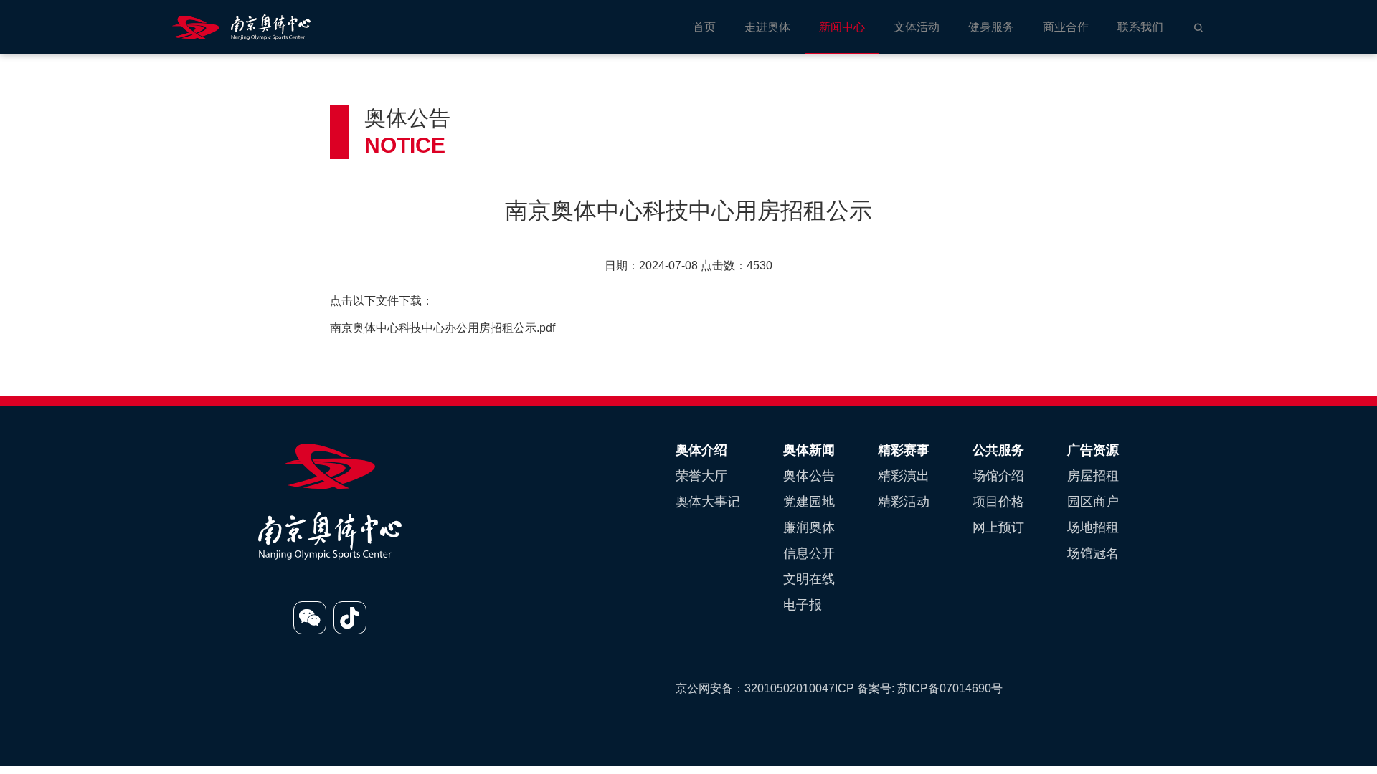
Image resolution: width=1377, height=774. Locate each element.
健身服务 (991, 27)
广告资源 (1093, 450)
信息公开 (809, 553)
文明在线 (809, 579)
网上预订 (998, 527)
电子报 (802, 604)
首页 (704, 27)
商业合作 (1066, 27)
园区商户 (1093, 501)
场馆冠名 (1093, 553)
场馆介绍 (998, 475)
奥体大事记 (708, 501)
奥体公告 (809, 475)
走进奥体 (767, 27)
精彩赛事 (903, 450)
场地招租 (1093, 527)
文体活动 (917, 27)
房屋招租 (1093, 475)
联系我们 (1140, 27)
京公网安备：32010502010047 (755, 688)
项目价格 (998, 501)
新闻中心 (842, 27)
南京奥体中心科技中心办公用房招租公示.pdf (442, 328)
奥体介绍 (701, 450)
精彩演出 (903, 475)
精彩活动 (903, 501)
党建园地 (809, 501)
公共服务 (998, 450)
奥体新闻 (809, 450)
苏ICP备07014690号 (950, 688)
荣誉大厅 (701, 475)
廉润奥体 (809, 527)
